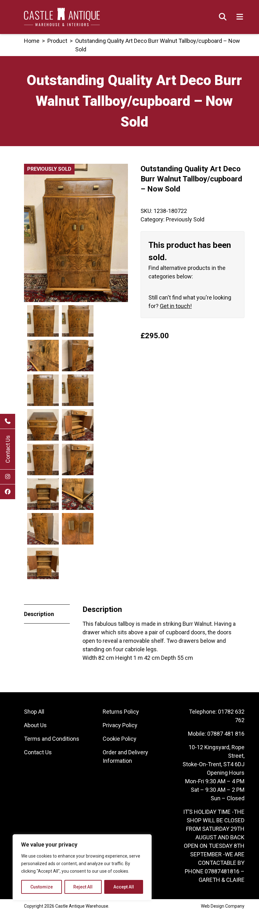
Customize (41, 886)
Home (31, 40)
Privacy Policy (120, 725)
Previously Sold (185, 219)
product (57, 40)
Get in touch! (176, 306)
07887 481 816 (225, 733)
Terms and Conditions (51, 738)
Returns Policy (121, 711)
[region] (82, 867)
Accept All (123, 886)
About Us (35, 725)
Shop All (34, 711)
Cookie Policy (119, 738)
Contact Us (7, 449)
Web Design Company (222, 906)
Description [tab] (39, 614)
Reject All (83, 886)
